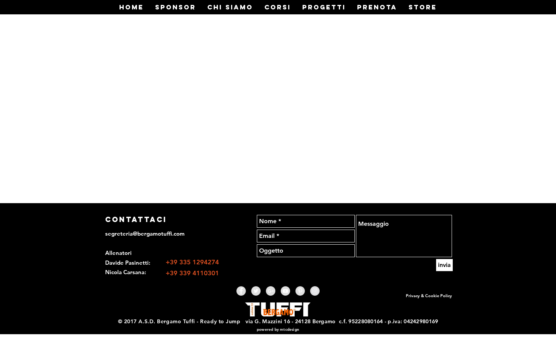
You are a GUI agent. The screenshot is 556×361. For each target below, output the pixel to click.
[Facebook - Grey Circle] (241, 291)
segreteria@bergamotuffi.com (145, 233)
